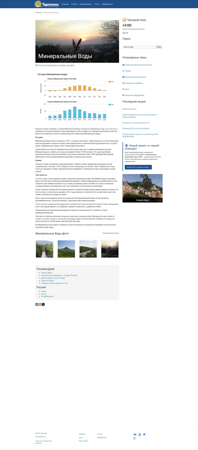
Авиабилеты (107, 4)
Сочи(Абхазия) (47, 296)
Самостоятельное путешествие (138, 65)
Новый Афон (46, 273)
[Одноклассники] (40, 304)
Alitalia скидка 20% (129, 109)
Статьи (74, 4)
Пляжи (128, 71)
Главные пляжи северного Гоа (54, 283)
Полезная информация (134, 95)
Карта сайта (83, 441)
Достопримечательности (135, 77)
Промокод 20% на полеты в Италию (135, 128)
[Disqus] (77, 334)
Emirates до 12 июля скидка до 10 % (136, 123)
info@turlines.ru (40, 436)
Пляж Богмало (47, 281)
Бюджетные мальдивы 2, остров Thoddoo (59, 275)
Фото (97, 4)
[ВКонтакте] (36, 304)
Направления (86, 4)
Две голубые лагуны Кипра (53, 278)
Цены (126, 89)
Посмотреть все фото (111, 233)
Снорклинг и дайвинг (134, 83)
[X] (43, 304)
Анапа (43, 291)
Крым (43, 294)
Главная (65, 4)
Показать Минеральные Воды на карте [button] (55, 65)
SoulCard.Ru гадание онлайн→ (138, 167)
